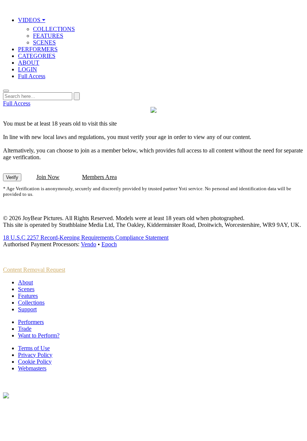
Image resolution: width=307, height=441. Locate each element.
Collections (31, 302)
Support (27, 309)
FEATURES (48, 36)
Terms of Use (34, 348)
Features (28, 296)
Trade (24, 329)
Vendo (88, 244)
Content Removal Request (34, 269)
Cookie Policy (35, 361)
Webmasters (32, 368)
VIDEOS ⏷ (31, 20)
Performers (31, 322)
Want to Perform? (39, 335)
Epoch (109, 244)
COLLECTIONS (54, 29)
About (25, 282)
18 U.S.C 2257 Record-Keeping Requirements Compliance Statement (85, 237)
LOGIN (27, 69)
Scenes (26, 289)
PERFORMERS (38, 49)
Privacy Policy (35, 355)
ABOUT (28, 62)
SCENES (44, 42)
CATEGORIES (36, 56)
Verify (12, 177)
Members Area (99, 177)
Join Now (48, 177)
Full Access (31, 76)
